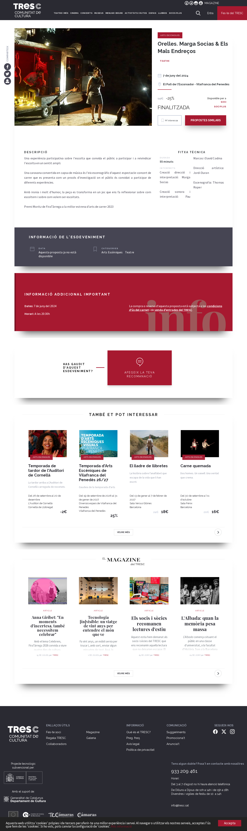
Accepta (229, 823)
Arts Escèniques (170, 35)
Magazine (93, 732)
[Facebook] (7, 66)
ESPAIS (152, 13)
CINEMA (74, 13)
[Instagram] (232, 731)
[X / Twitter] (224, 731)
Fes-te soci (53, 732)
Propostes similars (206, 120)
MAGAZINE (212, 3)
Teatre (165, 61)
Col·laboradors (56, 744)
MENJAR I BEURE (114, 13)
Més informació (121, 826)
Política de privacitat (140, 750)
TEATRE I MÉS (61, 13)
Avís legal (133, 744)
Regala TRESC (56, 738)
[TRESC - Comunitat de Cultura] (27, 10)
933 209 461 (184, 771)
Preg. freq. (133, 738)
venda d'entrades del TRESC (173, 310)
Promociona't (176, 738)
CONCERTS (86, 13)
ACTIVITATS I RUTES (136, 13)
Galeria (91, 738)
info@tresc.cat (180, 805)
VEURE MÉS (123, 532)
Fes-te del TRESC (232, 13)
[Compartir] (7, 81)
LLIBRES (162, 13)
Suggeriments (176, 732)
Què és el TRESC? (138, 732)
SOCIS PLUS (175, 13)
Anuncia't (173, 744)
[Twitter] (7, 73)
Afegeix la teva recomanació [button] (139, 374)
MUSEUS (99, 13)
